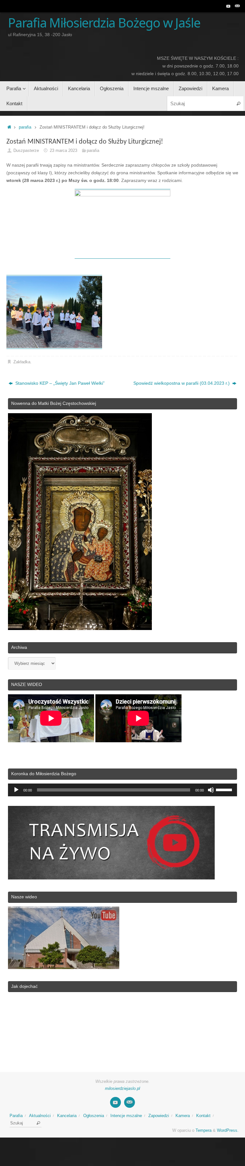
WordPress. (228, 1130)
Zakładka (21, 362)
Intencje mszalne (126, 1116)
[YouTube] (228, 6)
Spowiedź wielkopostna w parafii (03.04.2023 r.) (182, 383)
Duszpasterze (26, 150)
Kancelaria (67, 1116)
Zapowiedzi (158, 1116)
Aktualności (40, 1116)
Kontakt (203, 1116)
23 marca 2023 (63, 150)
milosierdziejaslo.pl (122, 1088)
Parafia (16, 1116)
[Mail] (237, 6)
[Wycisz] (211, 790)
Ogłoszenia (93, 1116)
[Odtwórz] (16, 790)
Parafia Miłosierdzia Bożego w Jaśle (104, 23)
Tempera (204, 1130)
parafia (25, 127)
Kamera (182, 1116)
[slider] (225, 789)
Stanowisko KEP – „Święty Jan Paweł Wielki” (59, 383)
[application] (122, 790)
